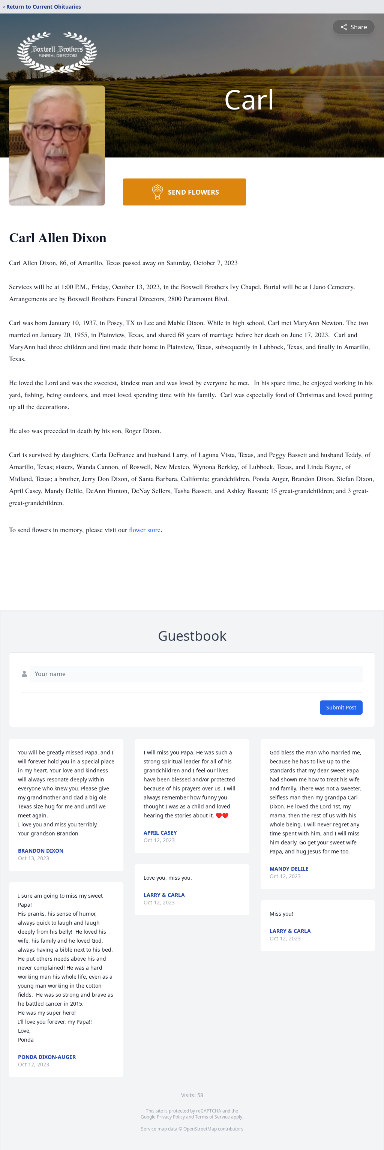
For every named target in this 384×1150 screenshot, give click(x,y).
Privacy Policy (171, 1117)
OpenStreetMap (200, 1129)
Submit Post (341, 707)
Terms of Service (212, 1117)
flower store (144, 529)
